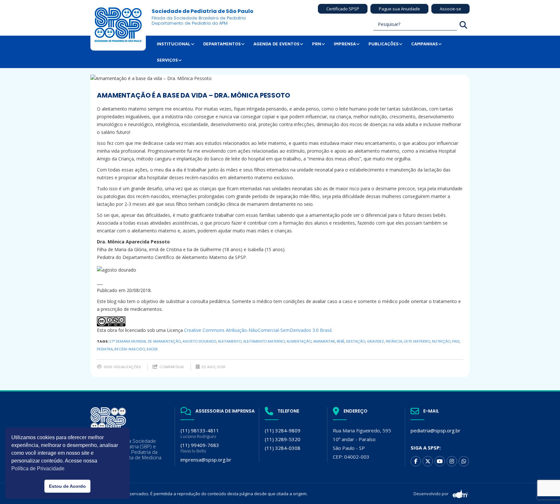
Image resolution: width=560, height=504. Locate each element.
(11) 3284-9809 (282, 430)
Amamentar (324, 341)
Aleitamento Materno (264, 341)
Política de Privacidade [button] (37, 468)
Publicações (383, 43)
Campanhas (424, 43)
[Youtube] (440, 461)
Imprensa (345, 43)
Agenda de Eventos (276, 43)
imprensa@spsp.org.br (206, 459)
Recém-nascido (129, 349)
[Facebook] (416, 461)
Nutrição (441, 341)
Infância (394, 341)
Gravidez (375, 341)
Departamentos (222, 43)
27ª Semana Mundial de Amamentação (145, 341)
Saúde (152, 349)
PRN (316, 43)
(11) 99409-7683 (200, 448)
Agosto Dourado (199, 341)
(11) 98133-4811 (200, 433)
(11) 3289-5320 (282, 439)
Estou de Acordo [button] (67, 486)
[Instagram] (452, 461)
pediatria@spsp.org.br (436, 430)
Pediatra (105, 349)
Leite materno (417, 341)
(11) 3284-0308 (282, 448)
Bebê (340, 341)
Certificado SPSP (342, 9)
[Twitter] (428, 461)
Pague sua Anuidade (399, 9)
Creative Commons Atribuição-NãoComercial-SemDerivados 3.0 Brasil (258, 330)
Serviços (167, 60)
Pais (456, 341)
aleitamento (229, 341)
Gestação (355, 341)
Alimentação (298, 341)
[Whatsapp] (464, 461)
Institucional (174, 43)
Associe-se (450, 9)
